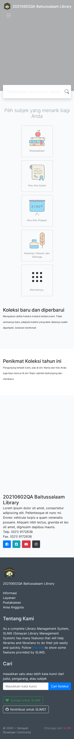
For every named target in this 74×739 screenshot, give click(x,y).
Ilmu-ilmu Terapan (37, 220)
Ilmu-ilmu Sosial (37, 185)
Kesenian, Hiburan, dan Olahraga (37, 255)
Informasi (10, 593)
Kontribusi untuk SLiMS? (28, 709)
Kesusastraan (37, 150)
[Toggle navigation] (8, 15)
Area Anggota (13, 607)
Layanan (9, 598)
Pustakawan (12, 602)
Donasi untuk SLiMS (25, 700)
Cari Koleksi (59, 686)
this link (38, 647)
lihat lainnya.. (37, 289)
